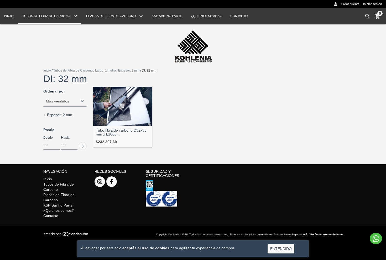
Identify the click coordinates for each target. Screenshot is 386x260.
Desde (48, 137)
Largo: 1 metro (105, 70)
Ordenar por (54, 91)
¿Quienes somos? (206, 16)
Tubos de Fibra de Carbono (46, 16)
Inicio (8, 16)
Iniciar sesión (372, 4)
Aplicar (83, 146)
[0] (377, 18)
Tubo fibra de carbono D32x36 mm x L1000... (121, 132)
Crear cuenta (350, 4)
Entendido (281, 249)
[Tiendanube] (66, 235)
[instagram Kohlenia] (100, 181)
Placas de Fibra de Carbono (111, 16)
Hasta (65, 137)
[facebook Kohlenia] (111, 181)
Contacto (239, 16)
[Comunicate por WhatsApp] (376, 238)
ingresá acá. (300, 234)
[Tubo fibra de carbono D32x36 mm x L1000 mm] (122, 106)
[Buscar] (367, 16)
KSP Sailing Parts (167, 16)
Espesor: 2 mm (128, 70)
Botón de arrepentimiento (326, 234)
